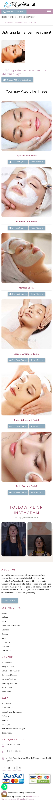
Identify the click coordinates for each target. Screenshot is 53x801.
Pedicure (5, 716)
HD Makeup (6, 687)
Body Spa (5, 724)
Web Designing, (33, 796)
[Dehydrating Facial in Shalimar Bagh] (26, 457)
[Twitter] (9, 768)
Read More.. (6, 692)
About (4, 613)
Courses (5, 630)
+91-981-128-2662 (15, 11)
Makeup (4, 617)
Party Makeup (7, 666)
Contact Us (6, 642)
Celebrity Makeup (9, 675)
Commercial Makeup (10, 671)
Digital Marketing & (9, 799)
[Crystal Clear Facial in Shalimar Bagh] (26, 126)
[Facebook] (4, 768)
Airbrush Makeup (8, 679)
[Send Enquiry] (4, 794)
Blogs (3, 638)
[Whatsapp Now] (4, 787)
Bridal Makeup (7, 662)
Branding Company (26, 799)
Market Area (6, 651)
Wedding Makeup (9, 683)
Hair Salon (6, 703)
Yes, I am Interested (18, 79)
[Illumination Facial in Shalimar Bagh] (26, 192)
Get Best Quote (18, 161)
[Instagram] (19, 768)
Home (4, 17)
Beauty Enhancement (11, 625)
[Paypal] (13, 778)
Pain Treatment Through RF (13, 728)
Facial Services (27, 17)
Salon (13, 17)
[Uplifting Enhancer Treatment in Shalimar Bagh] (13, 51)
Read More (36, 161)
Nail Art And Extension (11, 712)
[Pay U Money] (40, 778)
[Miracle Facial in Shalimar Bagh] (26, 258)
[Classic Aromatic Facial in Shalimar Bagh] (26, 324)
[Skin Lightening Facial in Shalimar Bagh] (26, 390)
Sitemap (5, 646)
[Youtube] (14, 768)
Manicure (5, 720)
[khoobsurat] (26, 5)
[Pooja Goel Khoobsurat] (13, 539)
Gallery (4, 634)
